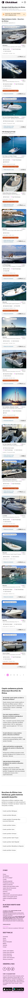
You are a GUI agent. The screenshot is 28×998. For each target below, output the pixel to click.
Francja (16, 8)
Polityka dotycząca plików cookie (11, 886)
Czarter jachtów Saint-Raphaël (11, 842)
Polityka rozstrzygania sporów (10, 896)
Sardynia (5, 945)
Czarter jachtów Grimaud (9, 833)
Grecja (4, 938)
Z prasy (4, 879)
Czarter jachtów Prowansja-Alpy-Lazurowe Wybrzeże (12, 820)
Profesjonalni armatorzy (8, 882)
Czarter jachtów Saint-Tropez (11, 837)
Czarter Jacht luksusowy (9, 957)
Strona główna (5, 8)
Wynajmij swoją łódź (7, 881)
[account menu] (25, 2)
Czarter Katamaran (7, 954)
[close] (24, 14)
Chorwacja (5, 936)
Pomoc (4, 874)
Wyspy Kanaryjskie (7, 941)
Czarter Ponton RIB (7, 955)
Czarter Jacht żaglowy (8, 950)
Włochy (4, 940)
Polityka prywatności (8, 884)
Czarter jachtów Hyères (9, 825)
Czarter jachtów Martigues (10, 811)
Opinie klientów (6, 924)
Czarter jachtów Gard (8, 829)
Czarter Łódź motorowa (8, 952)
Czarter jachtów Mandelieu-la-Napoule (13, 846)
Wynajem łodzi (11, 8)
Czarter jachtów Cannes (9, 850)
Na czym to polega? (7, 877)
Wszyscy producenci (8, 959)
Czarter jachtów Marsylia (9, 815)
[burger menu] (22, 2)
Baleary (4, 943)
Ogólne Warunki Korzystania (9, 888)
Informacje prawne (7, 889)
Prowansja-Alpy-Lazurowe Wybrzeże (9, 10)
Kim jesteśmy (6, 876)
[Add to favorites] (24, 27)
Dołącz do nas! (6, 893)
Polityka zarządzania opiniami (10, 898)
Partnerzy (5, 891)
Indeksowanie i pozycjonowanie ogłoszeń (12, 895)
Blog (4, 900)
